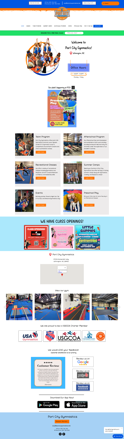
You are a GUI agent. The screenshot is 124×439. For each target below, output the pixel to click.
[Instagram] (60, 434)
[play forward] (119, 307)
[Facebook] (63, 434)
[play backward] (4, 307)
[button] (48, 373)
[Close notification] (121, 428)
